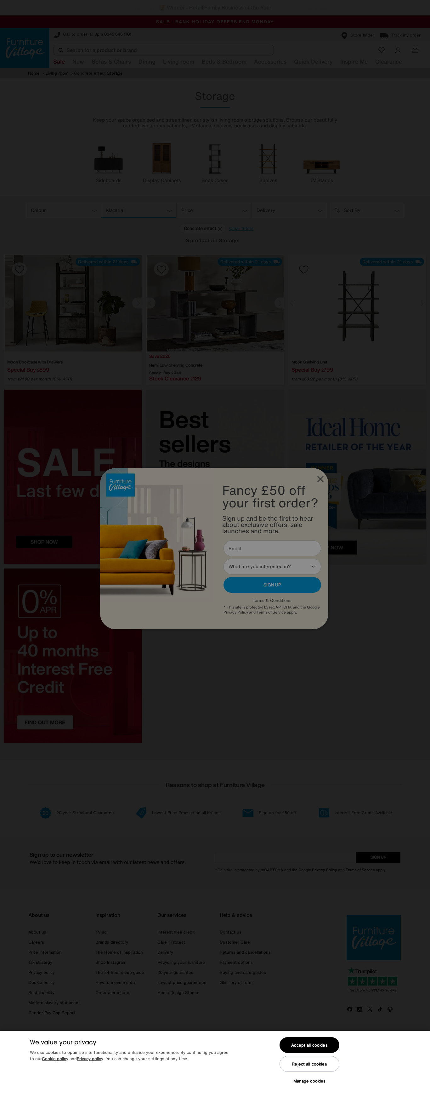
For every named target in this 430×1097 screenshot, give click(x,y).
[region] (215, 1064)
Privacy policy (90, 1059)
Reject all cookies (309, 1064)
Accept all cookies (309, 1045)
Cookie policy (55, 1059)
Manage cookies (309, 1081)
